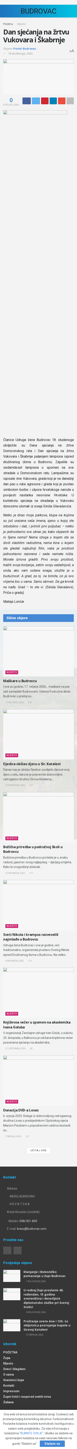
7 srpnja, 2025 (13, 1136)
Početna (8, 24)
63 (31, 1048)
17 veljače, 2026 (14, 702)
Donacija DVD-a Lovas (21, 1110)
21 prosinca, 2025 (15, 873)
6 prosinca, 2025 (14, 961)
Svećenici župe (13, 1380)
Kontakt (8, 1385)
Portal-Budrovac (24, 48)
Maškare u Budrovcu (20, 681)
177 (31, 873)
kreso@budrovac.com (31, 1228)
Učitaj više (38, 1150)
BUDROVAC (38, 11)
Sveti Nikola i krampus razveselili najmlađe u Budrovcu (30, 937)
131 (27, 1136)
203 (30, 702)
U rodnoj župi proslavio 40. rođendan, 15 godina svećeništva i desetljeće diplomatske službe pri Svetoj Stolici (46, 1298)
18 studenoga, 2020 (20, 53)
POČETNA (10, 1352)
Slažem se (52, 1443)
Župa (6, 1358)
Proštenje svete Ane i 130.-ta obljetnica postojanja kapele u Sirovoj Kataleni (47, 1325)
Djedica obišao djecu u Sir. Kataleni (32, 764)
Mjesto (21, 24)
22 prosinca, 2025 (15, 785)
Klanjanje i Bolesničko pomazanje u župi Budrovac (45, 1274)
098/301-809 (28, 1221)
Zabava (8, 1402)
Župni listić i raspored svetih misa (27, 1396)
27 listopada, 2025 (15, 1048)
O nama (8, 1374)
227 (31, 785)
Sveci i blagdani (14, 1369)
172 (30, 961)
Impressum (11, 1391)
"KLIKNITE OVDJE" (31, 1433)
